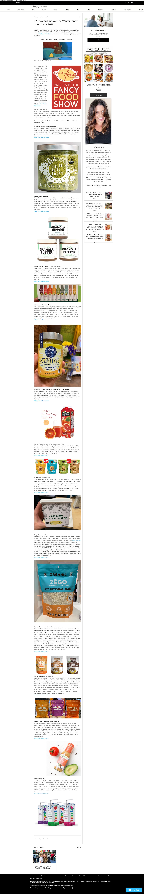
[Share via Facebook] (35, 838)
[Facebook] (125, 3)
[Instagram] (129, 3)
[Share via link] (47, 838)
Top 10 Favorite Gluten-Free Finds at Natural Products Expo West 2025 (44, 867)
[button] (52, 10)
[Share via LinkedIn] (43, 838)
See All (79, 847)
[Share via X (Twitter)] (39, 838)
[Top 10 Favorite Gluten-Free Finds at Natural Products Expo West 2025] (44, 856)
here (102, 181)
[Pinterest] (135, 3)
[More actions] (80, 17)
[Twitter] (132, 3)
